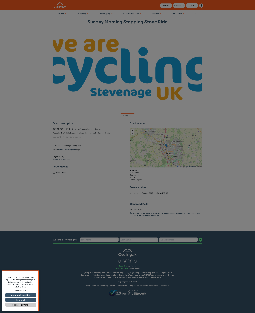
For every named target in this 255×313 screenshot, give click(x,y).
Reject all (21, 300)
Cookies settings (20, 305)
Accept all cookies (20, 295)
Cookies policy (20, 290)
